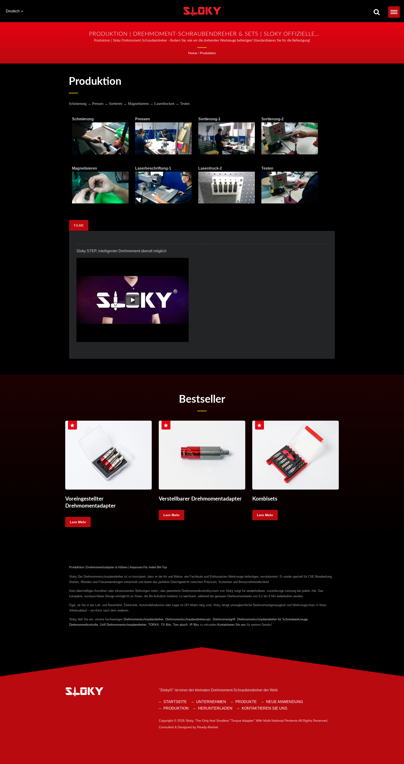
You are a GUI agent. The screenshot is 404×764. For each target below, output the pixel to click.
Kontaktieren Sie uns (231, 624)
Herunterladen (215, 708)
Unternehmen (211, 702)
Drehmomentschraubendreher (143, 619)
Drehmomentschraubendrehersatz (188, 619)
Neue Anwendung (284, 702)
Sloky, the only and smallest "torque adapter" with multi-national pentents (242, 720)
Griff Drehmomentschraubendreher (123, 624)
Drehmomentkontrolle (83, 624)
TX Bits (166, 624)
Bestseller (202, 399)
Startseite (175, 702)
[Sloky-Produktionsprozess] (100, 138)
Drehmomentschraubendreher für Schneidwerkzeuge (272, 619)
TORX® (153, 624)
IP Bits (194, 624)
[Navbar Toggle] (394, 12)
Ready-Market (207, 727)
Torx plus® (180, 624)
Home (192, 53)
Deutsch (13, 11)
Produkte (246, 702)
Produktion (208, 53)
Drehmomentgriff (224, 619)
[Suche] (377, 12)
